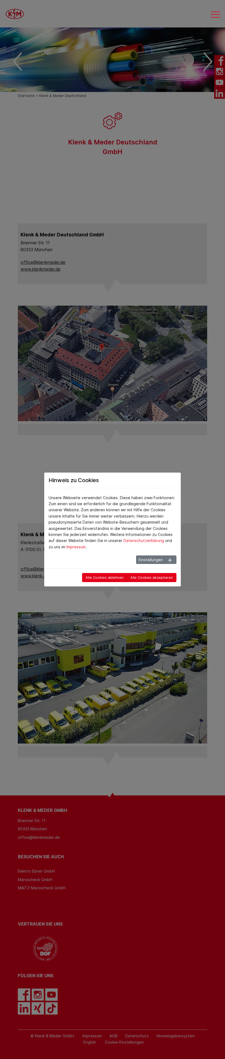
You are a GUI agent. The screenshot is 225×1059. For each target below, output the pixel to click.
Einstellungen (151, 559)
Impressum (76, 546)
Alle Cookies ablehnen (104, 577)
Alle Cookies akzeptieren (151, 577)
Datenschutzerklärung (143, 540)
